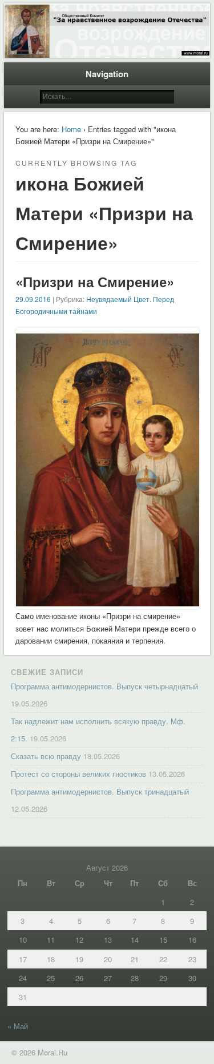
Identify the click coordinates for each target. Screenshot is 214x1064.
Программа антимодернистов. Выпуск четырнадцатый (104, 686)
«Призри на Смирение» (94, 281)
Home (71, 129)
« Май (17, 1026)
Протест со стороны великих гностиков (78, 773)
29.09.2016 (33, 299)
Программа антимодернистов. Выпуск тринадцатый (100, 791)
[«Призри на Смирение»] (108, 603)
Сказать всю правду (46, 756)
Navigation (107, 74)
